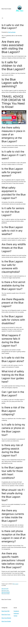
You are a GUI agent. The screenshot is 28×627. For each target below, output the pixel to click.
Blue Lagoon (15, 583)
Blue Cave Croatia (6, 8)
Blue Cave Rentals (6, 592)
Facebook (16, 611)
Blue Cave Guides (6, 593)
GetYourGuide (11, 32)
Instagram (16, 613)
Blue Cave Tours (5, 590)
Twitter (15, 615)
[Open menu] (2, 18)
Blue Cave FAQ (5, 588)
